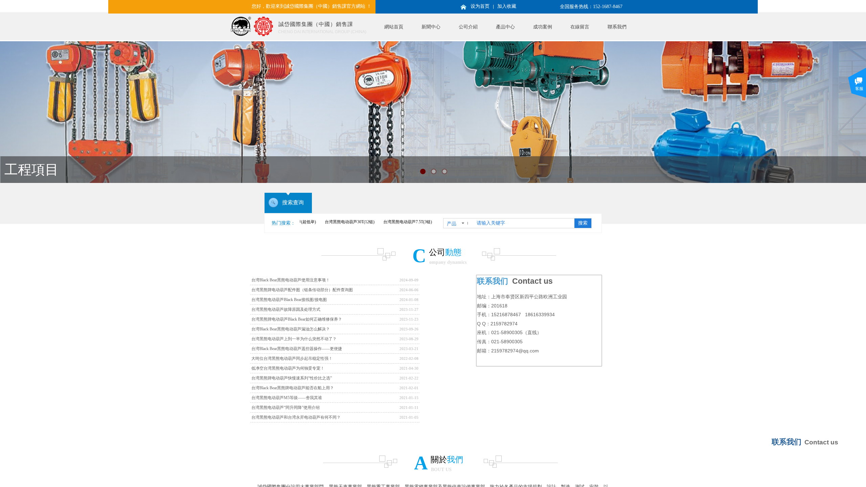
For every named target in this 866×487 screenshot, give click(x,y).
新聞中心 (430, 26)
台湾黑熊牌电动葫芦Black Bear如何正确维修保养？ (296, 319)
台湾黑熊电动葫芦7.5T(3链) (385, 221)
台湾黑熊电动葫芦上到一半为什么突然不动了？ (294, 339)
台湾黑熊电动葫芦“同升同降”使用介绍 (285, 407)
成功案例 (542, 26)
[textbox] (524, 223)
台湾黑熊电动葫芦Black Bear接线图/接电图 (289, 299)
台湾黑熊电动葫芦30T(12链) (327, 221)
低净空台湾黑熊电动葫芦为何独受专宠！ (287, 368)
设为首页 (480, 6)
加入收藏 (506, 6)
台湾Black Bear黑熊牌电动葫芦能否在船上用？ (292, 388)
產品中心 (505, 26)
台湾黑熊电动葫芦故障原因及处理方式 (285, 309)
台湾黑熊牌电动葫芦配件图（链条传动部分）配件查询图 (302, 289)
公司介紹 (468, 26)
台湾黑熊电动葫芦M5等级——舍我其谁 (286, 397)
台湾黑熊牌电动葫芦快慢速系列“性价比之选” (291, 378)
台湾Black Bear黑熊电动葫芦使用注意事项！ (290, 280)
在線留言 (579, 26)
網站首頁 (393, 26)
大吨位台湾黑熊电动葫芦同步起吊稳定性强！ (292, 358)
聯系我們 (617, 26)
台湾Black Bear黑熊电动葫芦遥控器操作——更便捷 (296, 348)
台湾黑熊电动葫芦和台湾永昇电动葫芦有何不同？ (296, 417)
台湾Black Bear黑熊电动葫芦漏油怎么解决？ (290, 329)
